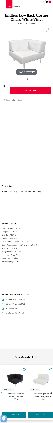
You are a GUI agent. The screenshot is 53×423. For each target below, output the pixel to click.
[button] (25, 79)
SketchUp (10, 313)
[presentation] (51, 392)
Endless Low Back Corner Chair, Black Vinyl (16, 396)
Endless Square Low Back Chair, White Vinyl (43, 396)
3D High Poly (11, 299)
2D (7, 308)
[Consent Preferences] (4, 418)
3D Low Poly (11, 304)
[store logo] (13, 4)
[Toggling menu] (2, 4)
